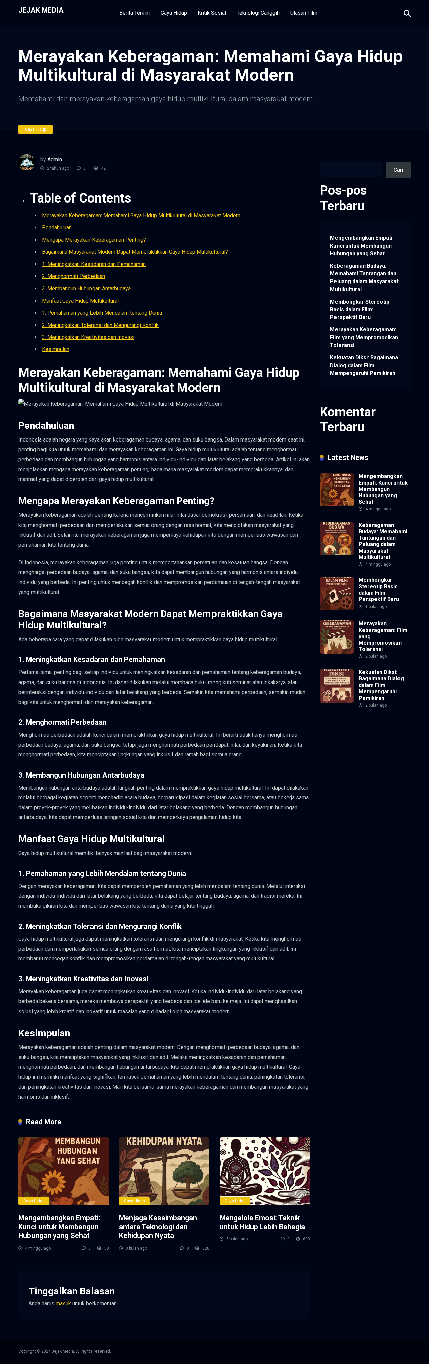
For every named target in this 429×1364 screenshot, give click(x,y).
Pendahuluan (57, 227)
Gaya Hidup (174, 13)
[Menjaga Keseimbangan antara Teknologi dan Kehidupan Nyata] (164, 1171)
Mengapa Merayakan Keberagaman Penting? (94, 240)
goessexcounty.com (343, 742)
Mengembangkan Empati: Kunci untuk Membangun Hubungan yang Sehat (59, 1227)
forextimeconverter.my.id (349, 812)
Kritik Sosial (212, 13)
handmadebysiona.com (347, 750)
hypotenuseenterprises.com (353, 765)
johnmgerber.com (379, 859)
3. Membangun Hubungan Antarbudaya (86, 288)
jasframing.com (384, 781)
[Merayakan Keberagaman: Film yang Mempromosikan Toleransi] (337, 652)
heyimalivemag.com (343, 827)
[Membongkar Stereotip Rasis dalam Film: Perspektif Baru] (337, 608)
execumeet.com (338, 726)
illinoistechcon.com (342, 843)
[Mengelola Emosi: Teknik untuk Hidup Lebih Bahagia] (265, 1171)
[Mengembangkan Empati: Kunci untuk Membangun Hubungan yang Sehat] (63, 1171)
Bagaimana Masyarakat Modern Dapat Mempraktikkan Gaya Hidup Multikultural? (135, 252)
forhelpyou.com (338, 820)
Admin (54, 159)
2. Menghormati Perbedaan (73, 276)
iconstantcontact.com (345, 773)
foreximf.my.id (336, 789)
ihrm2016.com (389, 835)
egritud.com (393, 812)
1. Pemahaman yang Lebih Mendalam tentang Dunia (102, 313)
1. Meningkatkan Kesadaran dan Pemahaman (94, 264)
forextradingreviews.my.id (350, 796)
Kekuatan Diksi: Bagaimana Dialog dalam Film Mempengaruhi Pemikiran (364, 365)
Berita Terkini (134, 13)
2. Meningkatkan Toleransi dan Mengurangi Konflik (100, 325)
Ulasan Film (303, 13)
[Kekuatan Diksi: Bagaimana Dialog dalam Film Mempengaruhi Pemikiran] (337, 701)
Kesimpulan (55, 349)
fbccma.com (373, 726)
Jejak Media (41, 10)
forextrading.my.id (341, 804)
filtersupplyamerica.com (348, 734)
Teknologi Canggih (258, 13)
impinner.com (349, 781)
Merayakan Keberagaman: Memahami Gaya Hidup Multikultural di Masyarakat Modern (141, 215)
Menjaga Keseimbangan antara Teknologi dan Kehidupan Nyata (158, 1227)
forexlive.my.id (371, 789)
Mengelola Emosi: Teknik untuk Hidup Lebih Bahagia (262, 1222)
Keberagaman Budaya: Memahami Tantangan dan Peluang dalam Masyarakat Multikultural (364, 278)
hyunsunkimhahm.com (345, 835)
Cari (324, 158)
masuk (63, 1303)
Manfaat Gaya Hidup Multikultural (80, 301)
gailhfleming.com (377, 820)
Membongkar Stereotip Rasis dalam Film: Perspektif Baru (359, 309)
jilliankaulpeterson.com (346, 851)
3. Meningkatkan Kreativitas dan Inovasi (88, 337)
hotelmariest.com (340, 757)
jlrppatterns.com (339, 859)
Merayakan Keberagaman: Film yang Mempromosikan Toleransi (364, 337)
